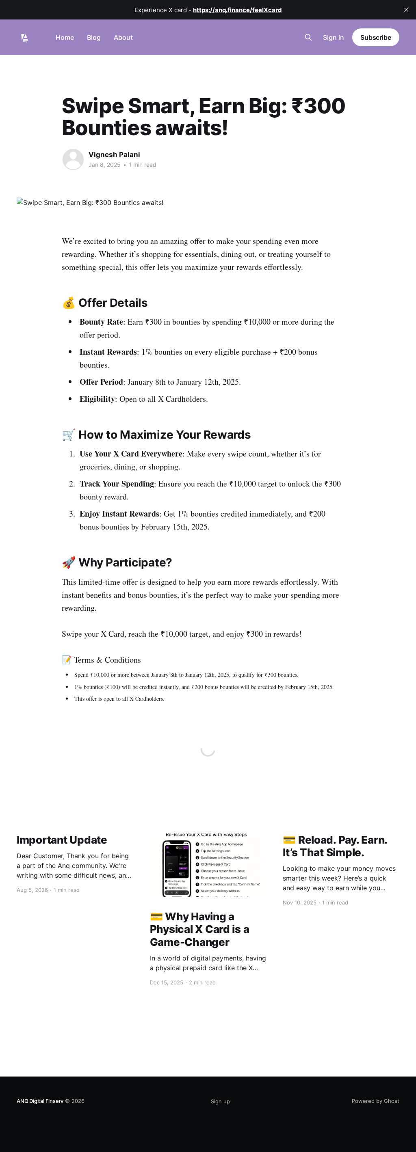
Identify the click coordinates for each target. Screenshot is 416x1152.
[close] (406, 9)
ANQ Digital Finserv (40, 1101)
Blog (94, 37)
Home (65, 37)
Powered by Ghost (375, 1101)
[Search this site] (308, 37)
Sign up (220, 1101)
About (123, 37)
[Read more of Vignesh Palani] (73, 159)
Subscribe (375, 37)
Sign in (333, 37)
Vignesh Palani (114, 155)
